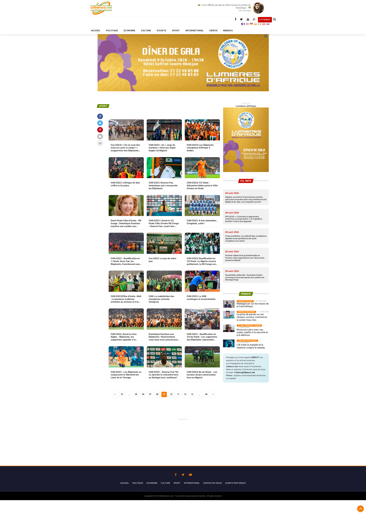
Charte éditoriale (235, 483)
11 (178, 394)
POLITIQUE (112, 30)
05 (136, 394)
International (192, 483)
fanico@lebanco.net (245, 372)
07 (150, 394)
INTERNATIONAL (195, 30)
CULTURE (146, 30)
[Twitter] (183, 474)
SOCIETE (161, 30)
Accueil (124, 483)
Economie (152, 483)
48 (206, 394)
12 (185, 394)
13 (192, 394)
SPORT (176, 30)
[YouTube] (190, 474)
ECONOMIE (129, 30)
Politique (137, 483)
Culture (165, 483)
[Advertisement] (183, 441)
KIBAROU (228, 30)
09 (164, 394)
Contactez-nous (212, 483)
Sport (177, 483)
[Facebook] (175, 474)
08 (157, 394)
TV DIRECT (265, 20)
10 (171, 394)
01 (122, 394)
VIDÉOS (213, 30)
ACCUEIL (95, 30)
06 (143, 394)
